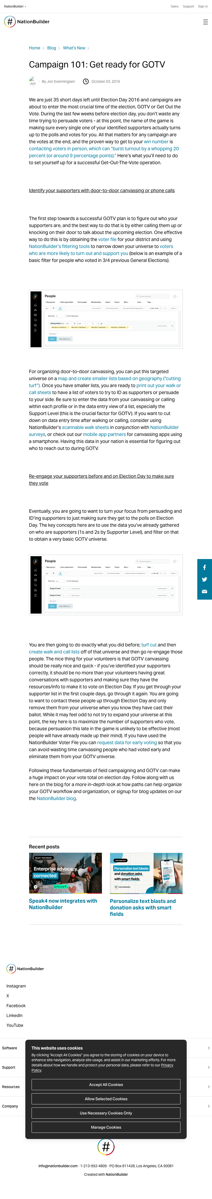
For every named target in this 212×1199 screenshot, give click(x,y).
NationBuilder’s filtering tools (59, 246)
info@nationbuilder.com (58, 1166)
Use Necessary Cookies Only (106, 1113)
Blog (51, 48)
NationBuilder (14, 6)
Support (188, 6)
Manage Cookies (106, 1127)
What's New (74, 48)
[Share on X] (204, 579)
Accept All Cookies (106, 1084)
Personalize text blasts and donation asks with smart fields (143, 908)
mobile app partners (104, 434)
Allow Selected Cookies (106, 1098)
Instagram (16, 986)
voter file (107, 239)
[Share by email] (204, 591)
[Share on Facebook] (204, 567)
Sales (175, 6)
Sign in (203, 6)
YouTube (14, 1025)
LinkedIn (14, 1015)
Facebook (16, 1005)
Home (34, 48)
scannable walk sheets (85, 427)
